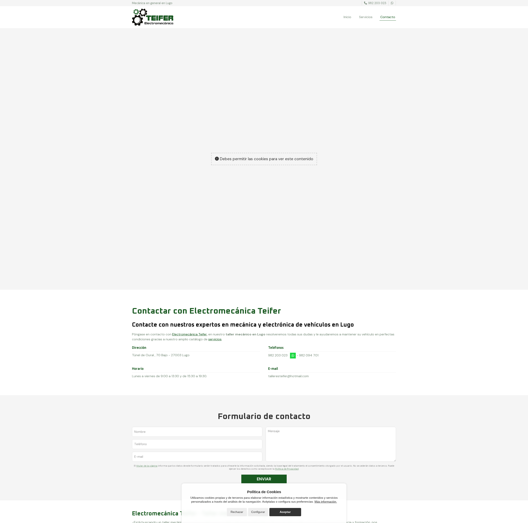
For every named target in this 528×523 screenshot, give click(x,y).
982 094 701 (308, 355)
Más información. (326, 501)
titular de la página (146, 465)
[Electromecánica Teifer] (152, 17)
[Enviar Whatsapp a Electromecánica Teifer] (392, 3)
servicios (215, 339)
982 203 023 (278, 355)
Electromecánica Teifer (189, 334)
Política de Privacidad (287, 468)
